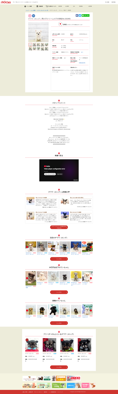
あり (82, 52)
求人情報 (107, 2)
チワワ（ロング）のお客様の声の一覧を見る (59, 227)
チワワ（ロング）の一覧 (42, 10)
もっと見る (59, 258)
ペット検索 (33, 10)
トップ (27, 10)
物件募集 (114, 2)
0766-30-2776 (82, 62)
